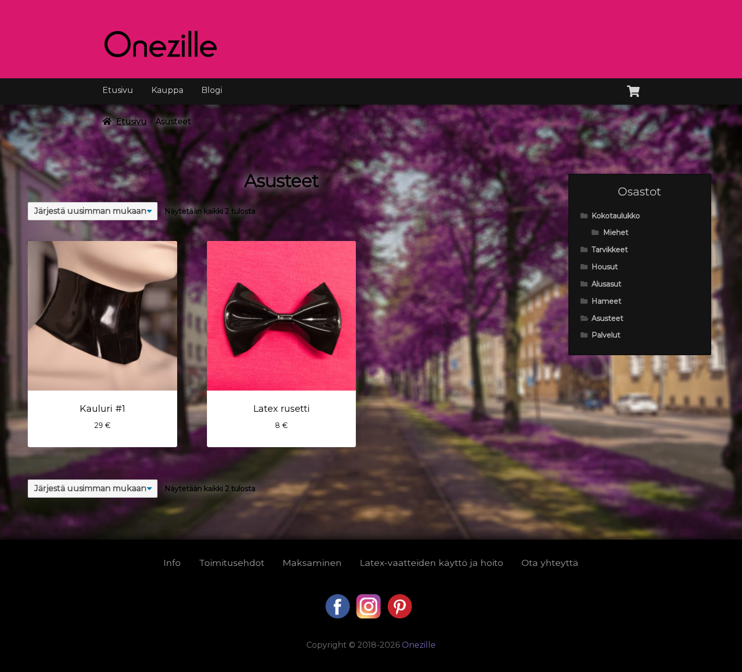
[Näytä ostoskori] (633, 89)
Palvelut (606, 335)
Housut (605, 266)
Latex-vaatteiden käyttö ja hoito (431, 562)
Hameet (606, 301)
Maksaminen (312, 562)
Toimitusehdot (231, 562)
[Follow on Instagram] (369, 615)
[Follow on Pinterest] (400, 615)
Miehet (615, 232)
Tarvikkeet (610, 249)
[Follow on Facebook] (339, 615)
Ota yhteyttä (549, 562)
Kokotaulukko (616, 215)
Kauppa (167, 90)
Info (172, 562)
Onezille (419, 645)
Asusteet (607, 318)
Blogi (211, 90)
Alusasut (606, 284)
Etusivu (117, 90)
